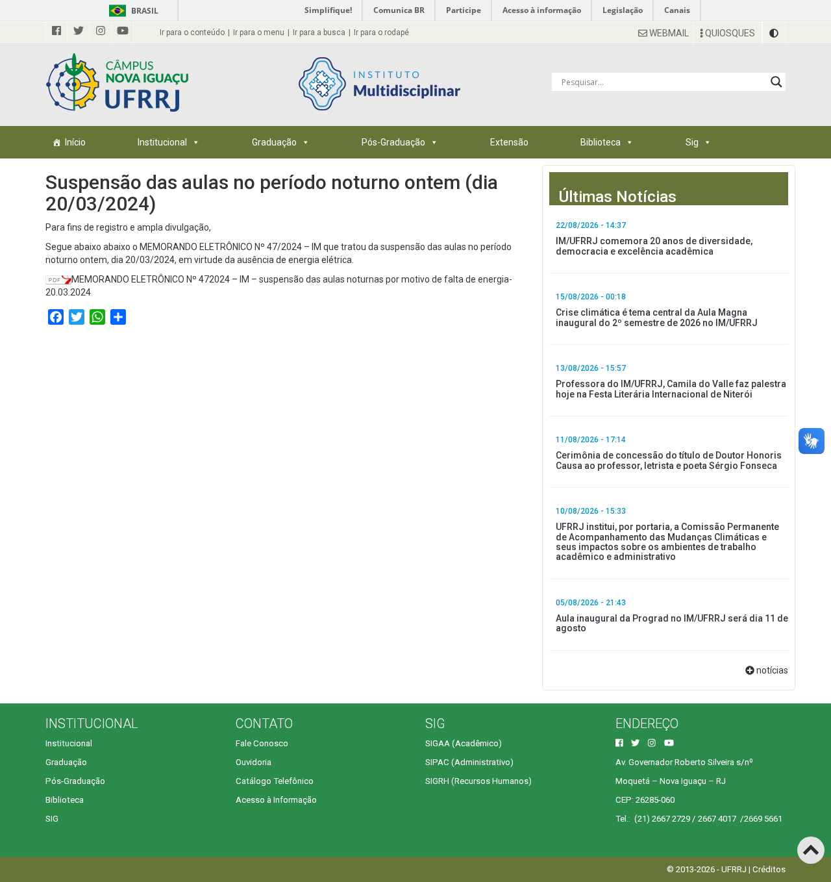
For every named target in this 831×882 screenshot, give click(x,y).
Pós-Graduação (393, 142)
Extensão (509, 142)
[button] (774, 33)
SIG (51, 819)
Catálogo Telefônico (275, 781)
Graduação (274, 142)
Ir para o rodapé (381, 32)
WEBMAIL (668, 33)
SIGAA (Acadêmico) (463, 743)
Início (75, 142)
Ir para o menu (258, 32)
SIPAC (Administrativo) (469, 762)
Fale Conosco (262, 743)
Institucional (162, 142)
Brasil (131, 10)
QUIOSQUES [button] (729, 33)
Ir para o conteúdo (192, 32)
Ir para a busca (319, 32)
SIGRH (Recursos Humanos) (478, 781)
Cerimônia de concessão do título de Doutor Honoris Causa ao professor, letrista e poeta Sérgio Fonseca (669, 460)
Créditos (769, 869)
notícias (772, 670)
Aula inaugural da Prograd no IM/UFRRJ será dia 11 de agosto (672, 623)
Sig (692, 142)
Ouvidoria (253, 762)
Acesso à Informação (276, 800)
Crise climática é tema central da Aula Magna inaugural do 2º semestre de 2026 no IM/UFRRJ (657, 317)
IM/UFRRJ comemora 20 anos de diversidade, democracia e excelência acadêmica (654, 246)
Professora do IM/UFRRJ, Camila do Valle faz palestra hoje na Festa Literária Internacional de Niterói (671, 389)
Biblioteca (600, 142)
